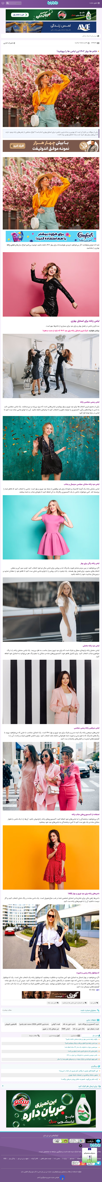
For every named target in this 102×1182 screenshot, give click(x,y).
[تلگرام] (93, 1165)
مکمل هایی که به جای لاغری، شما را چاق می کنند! (82, 1051)
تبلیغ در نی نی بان (23, 1158)
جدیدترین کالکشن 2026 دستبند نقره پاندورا (34, 1024)
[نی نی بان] (52, 3)
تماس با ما (57, 1158)
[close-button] (80, 1145)
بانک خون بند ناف (78, 1029)
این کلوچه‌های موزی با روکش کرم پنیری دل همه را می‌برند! (78, 1071)
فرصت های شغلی (46, 1158)
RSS (5, 1158)
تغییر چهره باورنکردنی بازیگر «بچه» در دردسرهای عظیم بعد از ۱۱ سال (77, 1059)
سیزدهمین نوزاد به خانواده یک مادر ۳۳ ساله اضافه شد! (81, 1047)
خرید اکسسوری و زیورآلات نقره (88, 1024)
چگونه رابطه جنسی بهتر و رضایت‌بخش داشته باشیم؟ (81, 1039)
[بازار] (60, 1141)
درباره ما (64, 1158)
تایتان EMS (66, 1029)
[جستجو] (7, 3)
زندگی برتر (12, 1158)
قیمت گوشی (56, 1024)
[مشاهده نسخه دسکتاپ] (3, 3)
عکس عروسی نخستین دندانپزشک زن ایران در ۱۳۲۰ (82, 1055)
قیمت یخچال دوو (93, 1029)
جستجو (72, 1158)
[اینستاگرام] (79, 1165)
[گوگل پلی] (77, 1141)
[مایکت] (93, 1141)
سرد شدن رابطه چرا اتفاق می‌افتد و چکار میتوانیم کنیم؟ (81, 1043)
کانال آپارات (34, 1158)
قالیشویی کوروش (10, 1024)
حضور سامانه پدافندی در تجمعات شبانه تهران (83, 1075)
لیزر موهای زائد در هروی (51, 1029)
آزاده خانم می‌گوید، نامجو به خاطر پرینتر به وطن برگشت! (79, 1079)
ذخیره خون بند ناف (69, 1024)
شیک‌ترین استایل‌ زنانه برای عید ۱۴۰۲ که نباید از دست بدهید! (65, 330)
